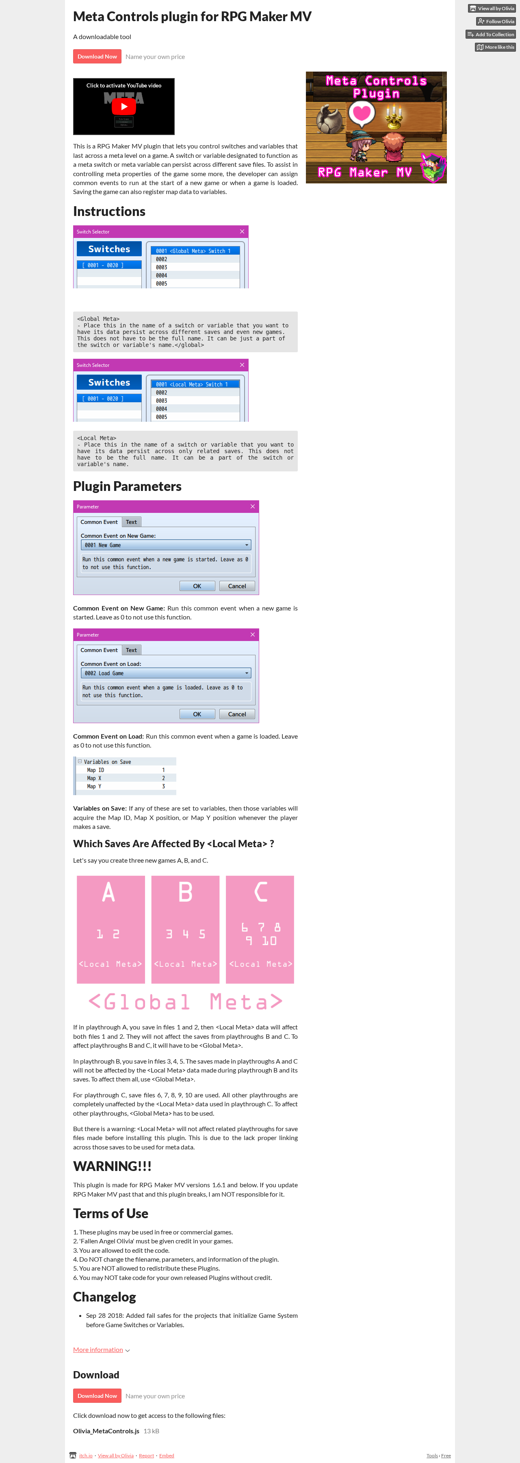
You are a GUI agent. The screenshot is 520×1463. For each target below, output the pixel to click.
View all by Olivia (116, 1455)
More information (98, 1349)
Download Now (97, 56)
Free (446, 1455)
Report (146, 1455)
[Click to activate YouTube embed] (124, 106)
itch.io (86, 1455)
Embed (166, 1455)
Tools (432, 1455)
